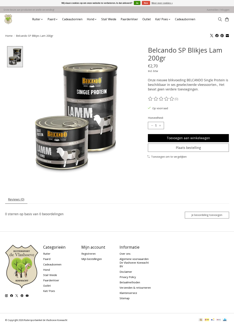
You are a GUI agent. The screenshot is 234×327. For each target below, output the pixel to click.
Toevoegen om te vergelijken (169, 156)
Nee (146, 3)
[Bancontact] (212, 320)
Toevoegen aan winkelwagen (188, 138)
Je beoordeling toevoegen (206, 215)
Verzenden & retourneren (135, 287)
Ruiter (46, 253)
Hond (46, 269)
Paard (46, 259)
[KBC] (224, 320)
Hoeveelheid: (155, 117)
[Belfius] (218, 320)
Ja (137, 3)
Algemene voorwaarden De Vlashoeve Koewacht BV (134, 262)
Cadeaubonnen (72, 19)
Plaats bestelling (188, 147)
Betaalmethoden (130, 282)
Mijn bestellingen (91, 259)
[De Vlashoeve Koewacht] (8, 19)
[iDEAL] (207, 320)
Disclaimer (126, 271)
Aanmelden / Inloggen (218, 9)
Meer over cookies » (162, 3)
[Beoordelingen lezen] (161, 98)
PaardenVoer (129, 19)
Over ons (125, 253)
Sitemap (125, 298)
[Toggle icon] (219, 19)
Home (9, 35)
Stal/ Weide (108, 19)
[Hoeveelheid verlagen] (152, 125)
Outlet (146, 19)
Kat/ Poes (49, 291)
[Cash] (201, 320)
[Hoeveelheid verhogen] (160, 125)
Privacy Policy (128, 277)
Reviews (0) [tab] (16, 199)
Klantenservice (128, 293)
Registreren (88, 253)
